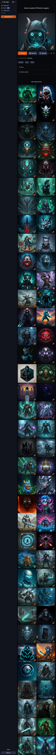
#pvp (27, 62)
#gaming (21, 62)
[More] (48, 53)
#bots (32, 62)
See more (30, 58)
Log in (8, 749)
